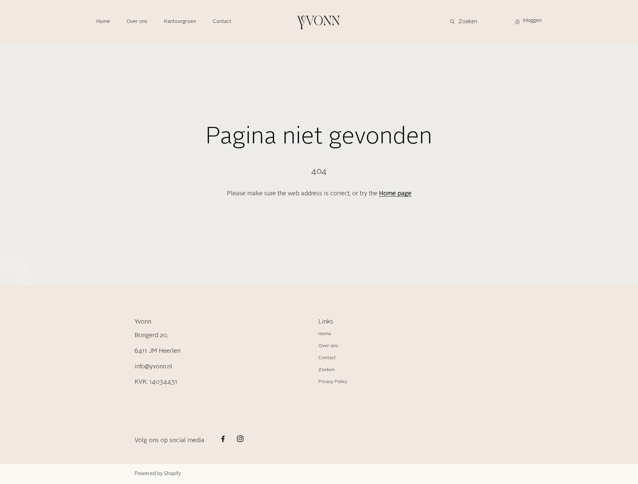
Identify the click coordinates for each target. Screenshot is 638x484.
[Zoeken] (454, 22)
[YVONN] (319, 22)
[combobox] (476, 22)
